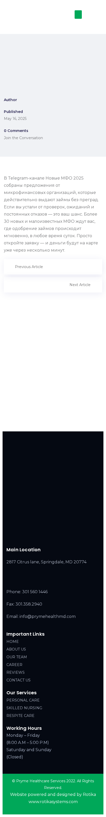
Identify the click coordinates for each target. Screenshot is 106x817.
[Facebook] (40, 535)
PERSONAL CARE (23, 700)
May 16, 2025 (15, 118)
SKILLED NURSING (24, 708)
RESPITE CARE (20, 715)
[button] (78, 14)
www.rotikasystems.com (53, 801)
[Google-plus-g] (62, 535)
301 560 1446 (35, 591)
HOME (12, 641)
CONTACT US (18, 680)
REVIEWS (15, 672)
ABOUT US (16, 649)
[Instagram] (51, 535)
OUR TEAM (16, 657)
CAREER (14, 664)
